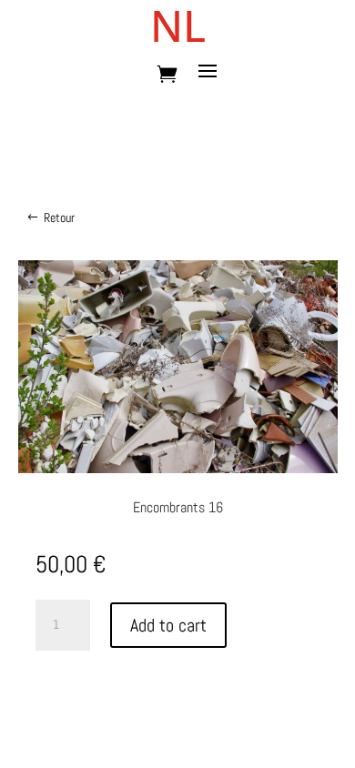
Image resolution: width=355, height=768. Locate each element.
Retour (59, 217)
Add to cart (168, 625)
